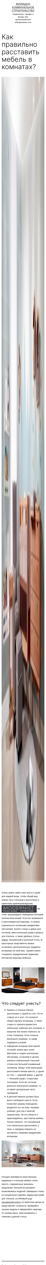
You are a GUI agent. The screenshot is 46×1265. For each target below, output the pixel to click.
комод (5, 939)
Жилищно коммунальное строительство (23, 7)
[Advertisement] (23, 1235)
